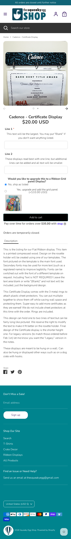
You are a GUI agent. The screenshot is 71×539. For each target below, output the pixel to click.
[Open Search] (5, 28)
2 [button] (37, 108)
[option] (35, 73)
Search (7, 438)
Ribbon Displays (13, 455)
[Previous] (4, 108)
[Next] (66, 108)
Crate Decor (10, 449)
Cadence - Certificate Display (25, 37)
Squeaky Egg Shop (28, 530)
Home (6, 37)
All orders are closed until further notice (35, 2)
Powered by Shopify (46, 530)
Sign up (15, 415)
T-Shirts (8, 444)
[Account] (56, 13)
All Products (10, 460)
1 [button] (33, 108)
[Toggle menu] (5, 14)
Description (11, 241)
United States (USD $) (17, 504)
